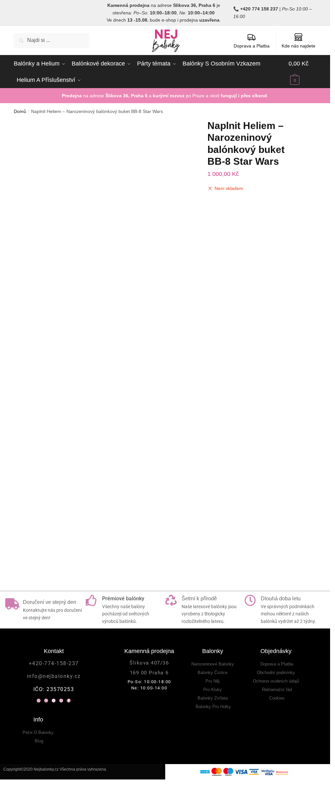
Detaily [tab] (128, 325)
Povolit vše (260, 475)
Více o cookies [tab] (275, 325)
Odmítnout (69, 475)
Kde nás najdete (298, 45)
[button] (185, 129)
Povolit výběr (165, 475)
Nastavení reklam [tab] (202, 325)
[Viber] (46, 515)
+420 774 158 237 (259, 8)
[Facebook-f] (69, 515)
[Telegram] (54, 515)
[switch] (128, 447)
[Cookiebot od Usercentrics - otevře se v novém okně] (279, 307)
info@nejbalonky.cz (54, 491)
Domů (20, 111)
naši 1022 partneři (57, 359)
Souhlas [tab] (54, 325)
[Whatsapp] (39, 515)
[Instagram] (61, 515)
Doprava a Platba (252, 45)
